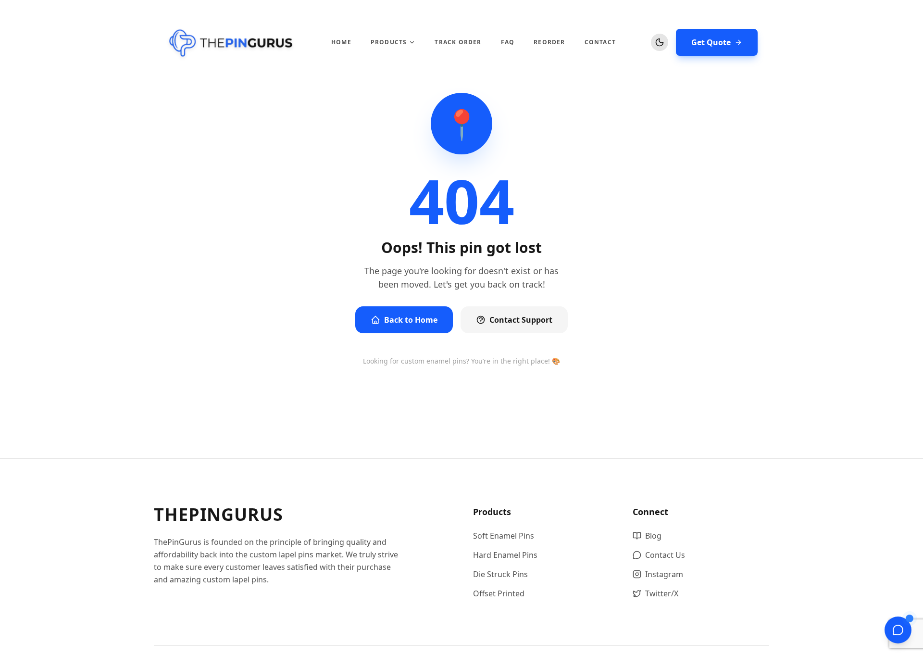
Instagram (664, 574)
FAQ (508, 42)
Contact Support (520, 320)
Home (341, 42)
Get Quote (711, 42)
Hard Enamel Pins (505, 555)
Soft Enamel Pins (503, 535)
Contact (600, 42)
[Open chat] (898, 630)
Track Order (458, 42)
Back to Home (410, 320)
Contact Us (665, 555)
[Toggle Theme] (659, 42)
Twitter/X (661, 593)
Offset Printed (498, 593)
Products (389, 42)
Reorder (549, 42)
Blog (653, 535)
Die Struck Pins (500, 574)
